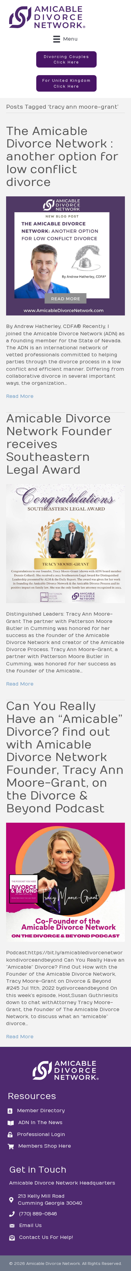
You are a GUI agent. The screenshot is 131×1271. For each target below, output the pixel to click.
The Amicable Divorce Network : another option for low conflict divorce (62, 157)
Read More (20, 396)
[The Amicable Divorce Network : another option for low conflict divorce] (65, 256)
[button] (66, 59)
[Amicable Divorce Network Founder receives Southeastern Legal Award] (65, 543)
